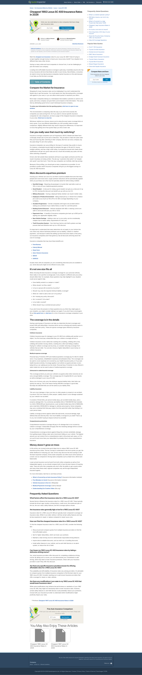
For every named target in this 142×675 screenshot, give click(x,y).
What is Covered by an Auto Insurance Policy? (47, 477)
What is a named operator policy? (99, 15)
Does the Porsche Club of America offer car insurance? (99, 36)
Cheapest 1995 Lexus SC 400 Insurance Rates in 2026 (39, 646)
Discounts (98, 2)
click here (48, 313)
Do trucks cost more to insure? (98, 29)
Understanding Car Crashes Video (44, 488)
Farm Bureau (37, 244)
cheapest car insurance (43, 57)
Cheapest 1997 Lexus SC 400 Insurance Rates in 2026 (56, 600)
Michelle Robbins (71, 38)
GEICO (35, 255)
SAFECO (35, 258)
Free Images (99, 671)
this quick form (38, 313)
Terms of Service (90, 671)
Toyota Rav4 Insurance (96, 61)
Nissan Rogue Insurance (96, 64)
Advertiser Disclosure (77, 43)
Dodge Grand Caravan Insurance (99, 57)
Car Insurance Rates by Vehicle (43, 8)
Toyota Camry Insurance (96, 59)
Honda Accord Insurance (96, 52)
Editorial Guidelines (36, 48)
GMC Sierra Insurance (95, 54)
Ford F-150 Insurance (95, 47)
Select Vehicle (67, 2)
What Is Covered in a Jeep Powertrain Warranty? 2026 (97, 22)
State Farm (36, 250)
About (31, 664)
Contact (74, 671)
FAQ (84, 2)
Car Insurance (90, 2)
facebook (111, 663)
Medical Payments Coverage (42, 485)
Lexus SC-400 (63, 8)
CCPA (105, 671)
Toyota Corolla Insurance (96, 49)
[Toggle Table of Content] (41, 81)
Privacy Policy (81, 671)
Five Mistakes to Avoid (40, 480)
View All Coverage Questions (98, 40)
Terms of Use (66, 30)
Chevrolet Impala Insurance (97, 66)
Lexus (55, 8)
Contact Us (36, 664)
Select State (77, 2)
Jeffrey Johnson (50, 38)
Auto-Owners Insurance (40, 253)
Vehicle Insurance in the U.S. (42, 483)
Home (31, 8)
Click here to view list (45, 118)
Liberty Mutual (37, 247)
